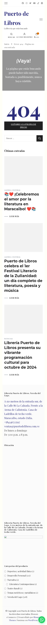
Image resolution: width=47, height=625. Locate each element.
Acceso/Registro (24, 37)
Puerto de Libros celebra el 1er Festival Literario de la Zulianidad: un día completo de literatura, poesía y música (23, 276)
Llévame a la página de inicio (23, 125)
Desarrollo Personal (16, 575)
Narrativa (11, 580)
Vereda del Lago (14, 597)
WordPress (33, 620)
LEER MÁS (14, 216)
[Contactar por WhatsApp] (41, 619)
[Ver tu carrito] (36, 34)
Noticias (8, 339)
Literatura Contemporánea (21, 584)
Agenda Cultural (12, 190)
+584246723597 (12, 422)
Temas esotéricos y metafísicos (21, 592)
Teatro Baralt (13, 588)
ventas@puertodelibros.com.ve (21, 426)
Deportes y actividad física (19, 571)
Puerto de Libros (28, 611)
